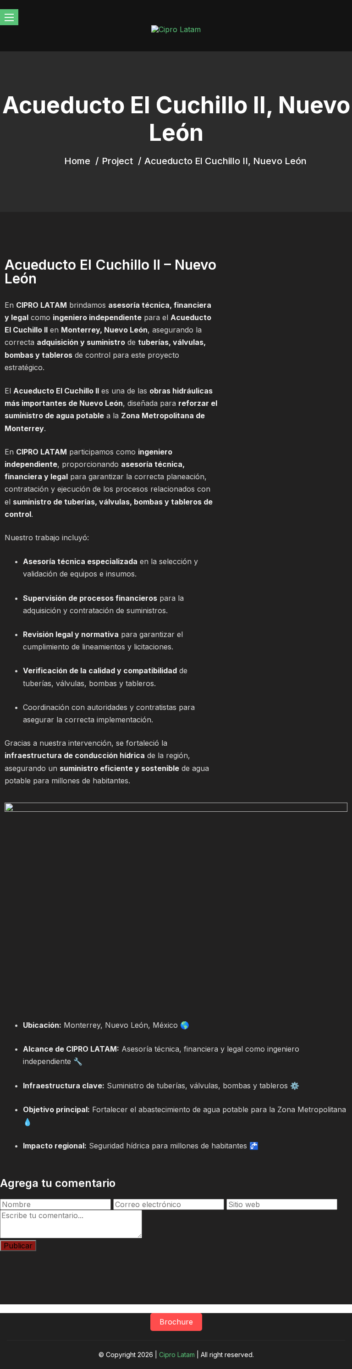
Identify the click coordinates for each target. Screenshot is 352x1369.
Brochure (176, 1321)
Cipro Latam (177, 1354)
